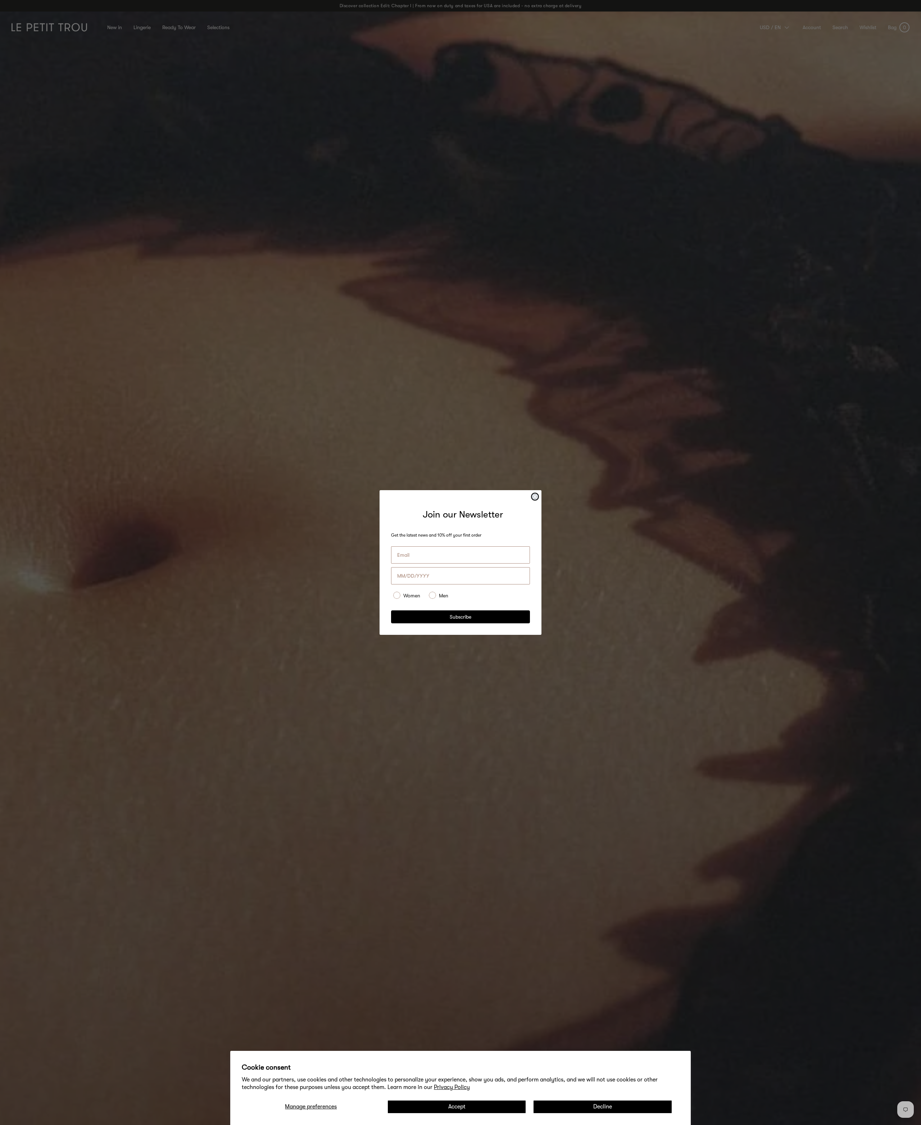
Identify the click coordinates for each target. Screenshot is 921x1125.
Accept (457, 1106)
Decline (602, 1106)
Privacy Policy (452, 1087)
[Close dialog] (535, 496)
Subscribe (460, 617)
